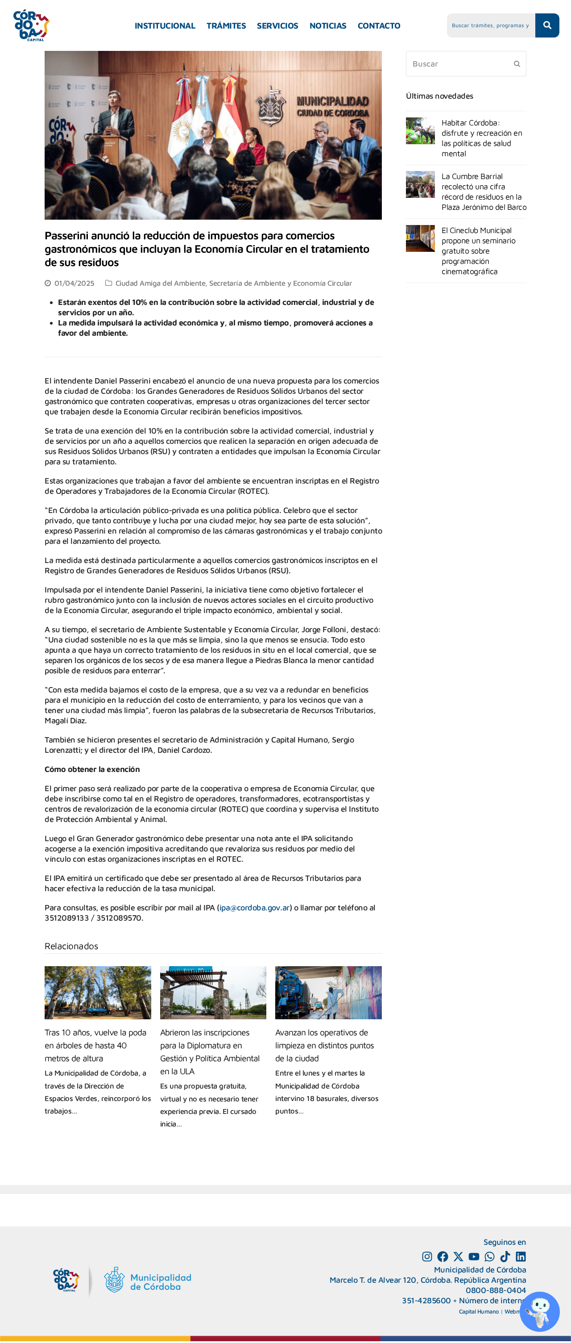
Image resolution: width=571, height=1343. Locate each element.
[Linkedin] (521, 1256)
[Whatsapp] (489, 1256)
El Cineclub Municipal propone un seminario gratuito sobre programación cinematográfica (478, 250)
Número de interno (492, 1300)
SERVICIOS (277, 25)
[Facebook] (443, 1256)
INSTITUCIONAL (165, 25)
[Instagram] (427, 1256)
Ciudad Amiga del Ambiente (161, 283)
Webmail (515, 1311)
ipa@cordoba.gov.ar (254, 907)
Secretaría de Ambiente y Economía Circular (280, 283)
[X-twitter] (458, 1256)
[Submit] (517, 63)
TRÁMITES (226, 25)
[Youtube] (474, 1256)
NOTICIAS (328, 25)
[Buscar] (466, 63)
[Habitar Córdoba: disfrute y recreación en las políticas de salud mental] (420, 130)
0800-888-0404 (496, 1290)
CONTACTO (379, 25)
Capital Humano (479, 1311)
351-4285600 (426, 1300)
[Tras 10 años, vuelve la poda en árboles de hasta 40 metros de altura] (98, 992)
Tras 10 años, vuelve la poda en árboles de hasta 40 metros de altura (95, 1045)
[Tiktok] (505, 1256)
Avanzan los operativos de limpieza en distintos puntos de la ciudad (324, 1045)
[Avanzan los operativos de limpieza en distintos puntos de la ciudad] (328, 992)
